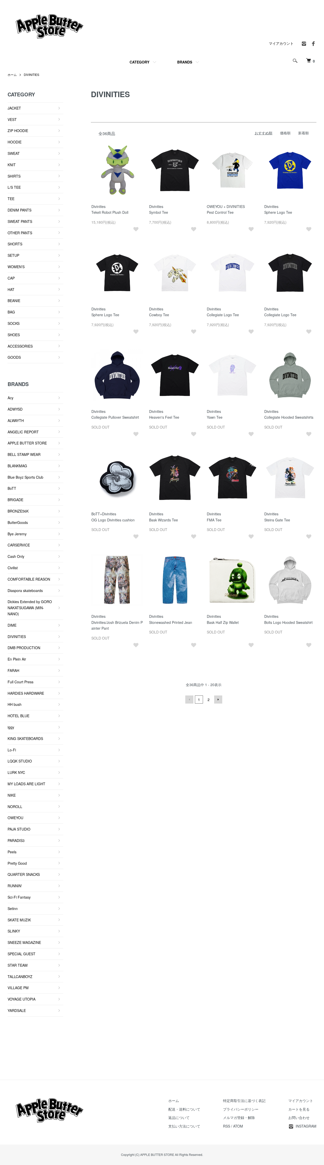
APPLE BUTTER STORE (27, 443)
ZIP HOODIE (18, 130)
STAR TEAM (18, 965)
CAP (11, 278)
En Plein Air (17, 659)
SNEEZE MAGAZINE (24, 942)
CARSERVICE (19, 544)
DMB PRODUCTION (24, 647)
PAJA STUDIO (19, 829)
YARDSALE (17, 1010)
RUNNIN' (15, 885)
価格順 (285, 132)
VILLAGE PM (18, 987)
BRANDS (184, 62)
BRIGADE (15, 499)
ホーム (12, 74)
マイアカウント (281, 43)
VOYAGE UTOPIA (21, 999)
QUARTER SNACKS (24, 874)
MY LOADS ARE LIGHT (26, 783)
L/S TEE (14, 187)
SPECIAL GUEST (21, 953)
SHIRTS (14, 176)
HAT (11, 289)
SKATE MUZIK (19, 919)
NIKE (12, 795)
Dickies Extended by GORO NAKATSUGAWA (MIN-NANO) (30, 607)
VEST (12, 119)
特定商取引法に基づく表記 (244, 1100)
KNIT (12, 164)
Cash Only (16, 556)
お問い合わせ (299, 1117)
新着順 (303, 132)
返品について (179, 1117)
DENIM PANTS (19, 210)
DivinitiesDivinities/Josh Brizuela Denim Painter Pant (117, 622)
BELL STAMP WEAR (24, 454)
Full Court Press (20, 681)
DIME (12, 625)
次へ (218, 699)
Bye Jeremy (17, 533)
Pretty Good (17, 863)
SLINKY (14, 931)
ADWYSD (15, 409)
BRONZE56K (18, 511)
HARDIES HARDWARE (26, 693)
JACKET (14, 108)
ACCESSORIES (20, 346)
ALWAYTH (16, 420)
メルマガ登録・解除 (239, 1117)
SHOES (14, 334)
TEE (11, 198)
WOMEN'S (16, 266)
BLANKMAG (17, 465)
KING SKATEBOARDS (25, 738)
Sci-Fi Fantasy (19, 897)
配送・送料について (184, 1109)
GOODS (14, 357)
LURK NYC (16, 772)
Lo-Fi (12, 749)
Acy (10, 397)
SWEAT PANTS (20, 221)
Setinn (13, 908)
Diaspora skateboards (25, 590)
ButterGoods (18, 522)
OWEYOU (15, 817)
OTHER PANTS (20, 232)
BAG (11, 311)
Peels (12, 851)
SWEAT (14, 153)
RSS (226, 1126)
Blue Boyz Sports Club (25, 477)
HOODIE (15, 141)
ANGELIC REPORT (23, 431)
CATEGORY (139, 62)
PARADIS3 (16, 840)
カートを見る (299, 1109)
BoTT (12, 488)
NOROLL (15, 806)
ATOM (238, 1126)
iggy (11, 727)
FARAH (13, 670)
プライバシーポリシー (240, 1109)
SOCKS (13, 323)
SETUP (13, 255)
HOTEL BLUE (18, 715)
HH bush (15, 704)
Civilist (13, 567)
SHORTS (15, 243)
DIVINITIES (31, 74)
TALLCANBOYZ (20, 976)
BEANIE (14, 300)
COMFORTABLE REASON (29, 579)
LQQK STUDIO (20, 761)
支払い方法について (184, 1126)
